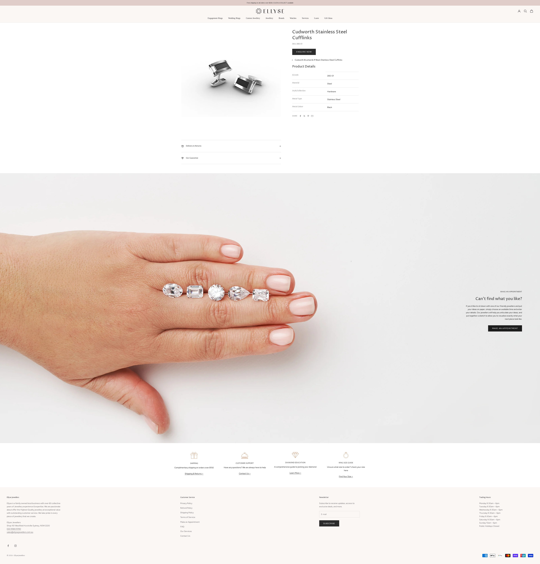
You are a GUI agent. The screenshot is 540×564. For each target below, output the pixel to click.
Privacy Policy (186, 503)
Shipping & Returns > (194, 473)
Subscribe (329, 523)
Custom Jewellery (253, 18)
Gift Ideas (328, 18)
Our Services (186, 531)
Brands (281, 18)
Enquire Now (304, 52)
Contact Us (185, 536)
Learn (316, 18)
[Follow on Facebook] (8, 545)
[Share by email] (312, 116)
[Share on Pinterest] (308, 116)
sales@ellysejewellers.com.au (20, 532)
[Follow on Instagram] (15, 545)
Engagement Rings (215, 18)
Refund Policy (186, 508)
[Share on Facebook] (300, 116)
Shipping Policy (187, 512)
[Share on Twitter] (304, 116)
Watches (293, 18)
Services (305, 18)
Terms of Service (187, 517)
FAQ (182, 526)
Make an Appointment (505, 328)
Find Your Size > (346, 476)
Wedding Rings (234, 18)
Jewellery (269, 18)
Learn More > (295, 473)
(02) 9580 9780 (14, 529)
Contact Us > (245, 473)
